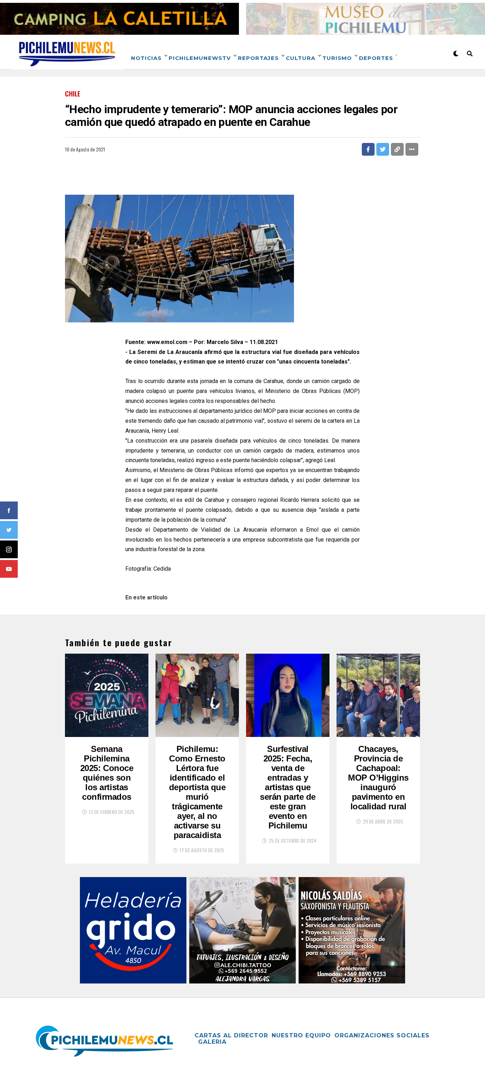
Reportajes (258, 58)
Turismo (337, 58)
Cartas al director (231, 1035)
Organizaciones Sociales (382, 1035)
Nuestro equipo (301, 1035)
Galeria (212, 1041)
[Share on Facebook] (368, 149)
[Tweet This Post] (382, 149)
